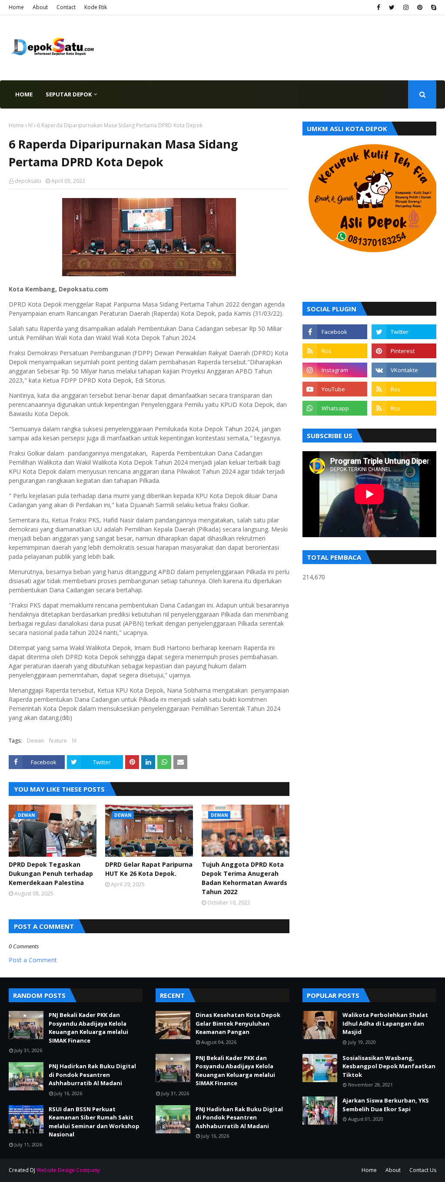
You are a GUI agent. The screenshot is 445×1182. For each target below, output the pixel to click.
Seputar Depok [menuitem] (69, 94)
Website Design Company (68, 1170)
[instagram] (406, 7)
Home (16, 7)
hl (30, 125)
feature (58, 740)
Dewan (35, 740)
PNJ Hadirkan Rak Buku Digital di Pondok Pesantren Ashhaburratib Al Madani (92, 1074)
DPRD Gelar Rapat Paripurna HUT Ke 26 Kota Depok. (149, 869)
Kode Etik (95, 7)
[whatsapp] (334, 408)
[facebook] (378, 7)
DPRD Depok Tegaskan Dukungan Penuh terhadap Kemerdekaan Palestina (51, 873)
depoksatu (28, 181)
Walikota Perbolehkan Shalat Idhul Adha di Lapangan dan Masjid (385, 1023)
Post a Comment (33, 960)
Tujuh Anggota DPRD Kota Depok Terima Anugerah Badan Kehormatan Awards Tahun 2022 (244, 878)
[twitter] (392, 7)
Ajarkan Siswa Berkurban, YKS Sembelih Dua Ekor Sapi (385, 1104)
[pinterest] (420, 7)
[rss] (334, 350)
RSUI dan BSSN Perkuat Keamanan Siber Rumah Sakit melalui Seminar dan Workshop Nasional (94, 1122)
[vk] (404, 370)
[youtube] (334, 389)
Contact (66, 7)
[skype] (432, 7)
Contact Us (422, 1170)
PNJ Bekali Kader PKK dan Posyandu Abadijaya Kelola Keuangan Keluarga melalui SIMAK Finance (88, 1027)
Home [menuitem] (24, 94)
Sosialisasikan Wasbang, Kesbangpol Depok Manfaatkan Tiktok (388, 1066)
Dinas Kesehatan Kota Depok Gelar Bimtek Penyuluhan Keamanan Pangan (238, 1023)
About (40, 7)
